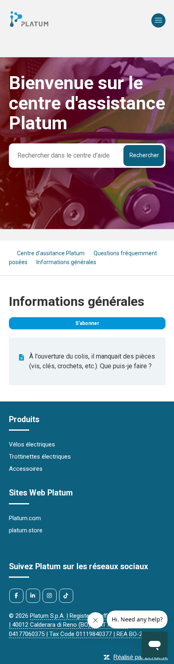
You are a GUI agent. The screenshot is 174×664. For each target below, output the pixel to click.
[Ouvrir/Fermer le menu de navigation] (158, 20)
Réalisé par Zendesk (140, 656)
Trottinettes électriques (40, 456)
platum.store (25, 530)
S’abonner (87, 323)
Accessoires (25, 468)
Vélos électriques (32, 444)
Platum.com (25, 518)
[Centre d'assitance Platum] (29, 26)
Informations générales (66, 262)
